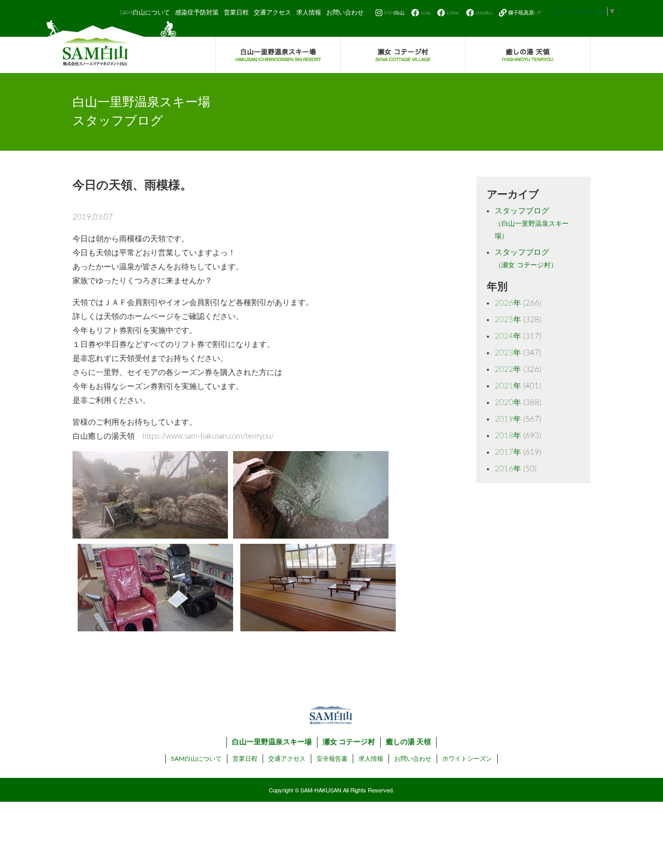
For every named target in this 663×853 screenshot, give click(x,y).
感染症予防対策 (197, 12)
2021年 (508, 386)
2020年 (508, 403)
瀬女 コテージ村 (349, 742)
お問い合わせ (345, 12)
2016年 (508, 469)
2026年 (508, 303)
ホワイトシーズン (467, 759)
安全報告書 (332, 759)
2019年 (508, 419)
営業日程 (236, 12)
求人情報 (308, 12)
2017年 (508, 452)
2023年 (508, 353)
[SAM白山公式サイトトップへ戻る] (111, 46)
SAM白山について (145, 12)
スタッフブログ (532, 223)
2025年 (508, 320)
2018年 (508, 436)
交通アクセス (272, 12)
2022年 (508, 369)
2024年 (508, 336)
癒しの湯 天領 (408, 742)
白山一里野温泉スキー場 (272, 742)
